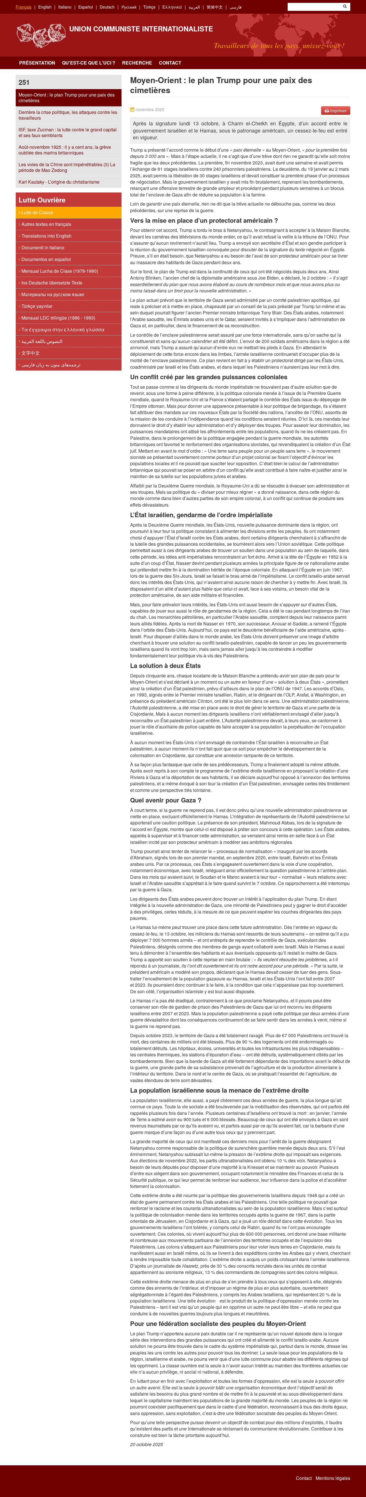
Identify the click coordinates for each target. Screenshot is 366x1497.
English (44, 7)
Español (85, 7)
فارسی (236, 7)
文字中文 (30, 353)
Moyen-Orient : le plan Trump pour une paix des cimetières (67, 97)
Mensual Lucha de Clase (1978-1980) (59, 271)
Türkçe (149, 7)
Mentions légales (333, 1478)
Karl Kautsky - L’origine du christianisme (59, 181)
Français (23, 7)
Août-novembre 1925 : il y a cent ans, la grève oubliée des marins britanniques (65, 150)
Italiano (64, 7)
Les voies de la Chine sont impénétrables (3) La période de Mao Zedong (67, 167)
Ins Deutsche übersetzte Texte (51, 282)
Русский (129, 7)
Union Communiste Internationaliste (141, 28)
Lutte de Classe (36, 212)
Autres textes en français (45, 224)
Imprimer (338, 110)
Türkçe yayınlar (36, 306)
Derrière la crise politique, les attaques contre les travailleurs (68, 115)
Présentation (37, 62)
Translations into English (45, 235)
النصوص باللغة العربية (41, 341)
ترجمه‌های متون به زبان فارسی (50, 364)
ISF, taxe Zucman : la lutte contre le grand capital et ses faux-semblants (68, 132)
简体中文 (215, 7)
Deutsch (107, 7)
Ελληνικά (172, 7)
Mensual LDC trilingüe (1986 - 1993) (57, 317)
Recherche (137, 62)
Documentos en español (45, 259)
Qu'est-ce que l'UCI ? (88, 62)
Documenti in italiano (42, 247)
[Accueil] (41, 36)
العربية (194, 7)
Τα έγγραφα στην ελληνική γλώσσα (62, 329)
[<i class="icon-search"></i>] (344, 7)
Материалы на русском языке (52, 294)
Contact (170, 62)
